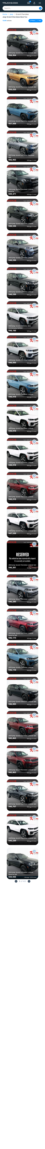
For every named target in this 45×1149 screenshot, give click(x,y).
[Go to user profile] (34, 3)
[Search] (40, 8)
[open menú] (39, 3)
